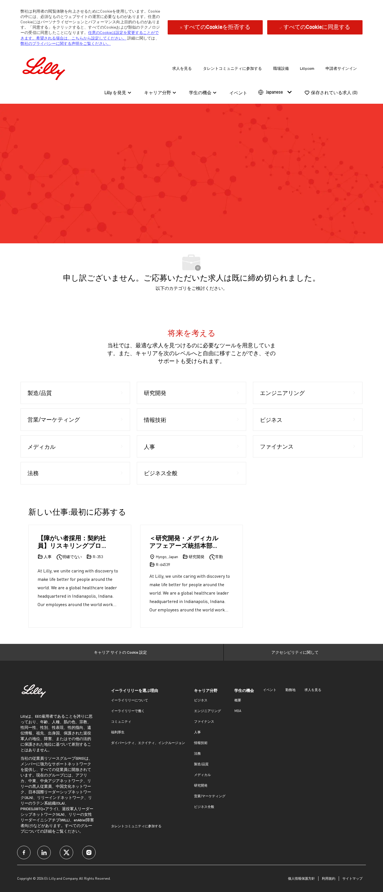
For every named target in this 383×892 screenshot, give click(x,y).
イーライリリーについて (129, 700)
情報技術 (200, 743)
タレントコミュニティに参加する (232, 68)
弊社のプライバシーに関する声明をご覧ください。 (65, 43)
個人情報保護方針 (301, 878)
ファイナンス (204, 721)
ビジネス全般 (204, 807)
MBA (237, 711)
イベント (238, 93)
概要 (237, 700)
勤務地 (290, 690)
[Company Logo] (45, 67)
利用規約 (328, 878)
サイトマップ (352, 878)
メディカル (202, 775)
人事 (197, 732)
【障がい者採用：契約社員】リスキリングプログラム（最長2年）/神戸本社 (73, 541)
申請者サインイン (341, 68)
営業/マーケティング (209, 796)
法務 (197, 753)
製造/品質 (201, 764)
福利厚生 (117, 732)
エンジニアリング (207, 711)
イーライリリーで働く (128, 711)
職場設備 (281, 68)
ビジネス (200, 700)
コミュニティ (121, 721)
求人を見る (182, 68)
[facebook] (24, 852)
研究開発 (200, 785)
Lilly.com (307, 68)
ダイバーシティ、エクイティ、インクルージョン (148, 743)
